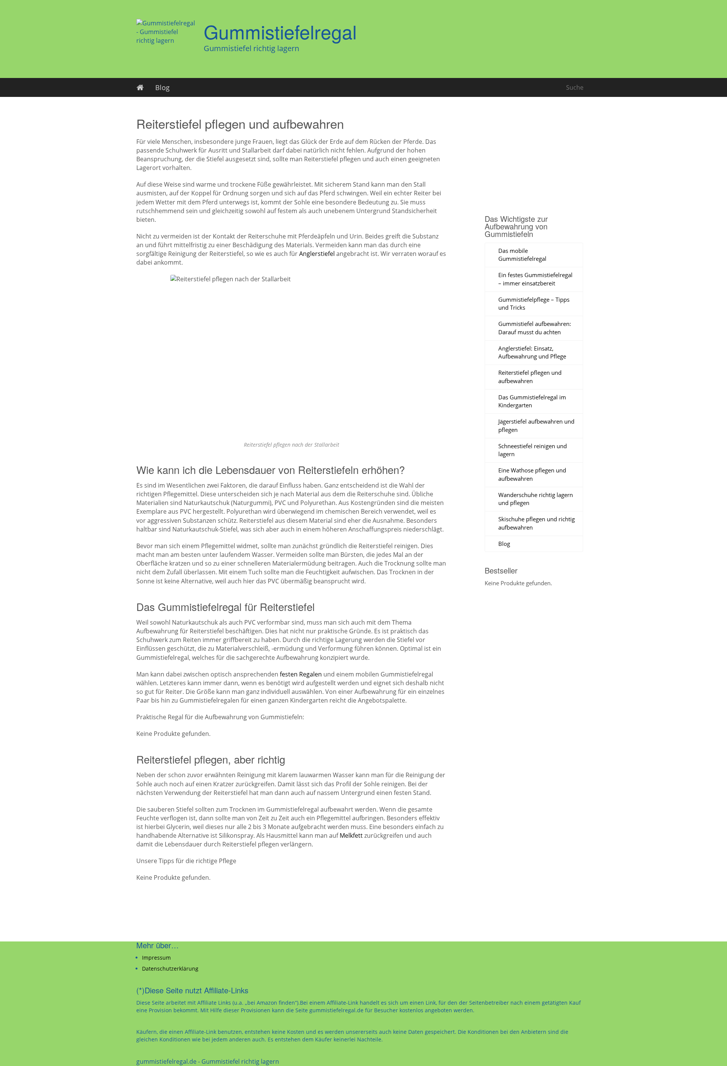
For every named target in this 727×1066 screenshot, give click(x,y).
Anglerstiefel (317, 253)
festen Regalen (301, 674)
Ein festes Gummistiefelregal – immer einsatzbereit (535, 279)
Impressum (156, 957)
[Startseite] (140, 87)
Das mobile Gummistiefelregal (522, 255)
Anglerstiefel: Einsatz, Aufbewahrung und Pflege (532, 352)
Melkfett (351, 835)
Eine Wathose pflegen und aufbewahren (532, 474)
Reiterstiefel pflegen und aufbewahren (530, 377)
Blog (162, 87)
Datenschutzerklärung (170, 968)
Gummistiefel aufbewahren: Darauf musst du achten (534, 328)
